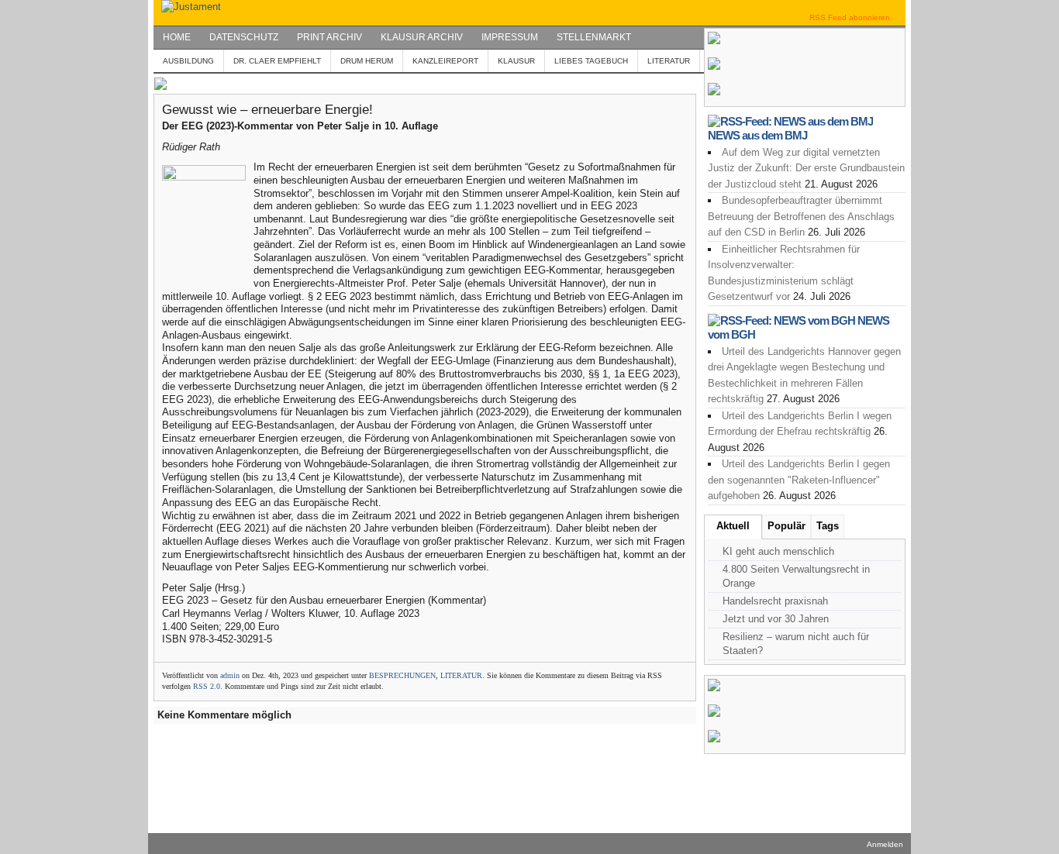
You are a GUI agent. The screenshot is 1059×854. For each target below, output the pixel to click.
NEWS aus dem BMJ (757, 135)
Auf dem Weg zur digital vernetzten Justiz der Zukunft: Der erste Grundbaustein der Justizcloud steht (806, 168)
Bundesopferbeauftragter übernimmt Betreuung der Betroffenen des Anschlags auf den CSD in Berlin (801, 216)
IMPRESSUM (509, 37)
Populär (786, 526)
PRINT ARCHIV (329, 37)
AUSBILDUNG (188, 61)
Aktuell (733, 526)
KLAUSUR (516, 61)
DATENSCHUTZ (243, 37)
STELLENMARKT (594, 37)
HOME (177, 37)
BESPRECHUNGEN (402, 675)
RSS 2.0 (206, 686)
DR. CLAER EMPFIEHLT (277, 61)
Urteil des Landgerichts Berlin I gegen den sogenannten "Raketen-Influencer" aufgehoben (799, 479)
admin (230, 675)
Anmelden (885, 844)
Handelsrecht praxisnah (775, 601)
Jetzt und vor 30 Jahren (776, 619)
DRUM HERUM (366, 61)
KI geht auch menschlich (778, 551)
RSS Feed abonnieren (849, 17)
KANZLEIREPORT (445, 61)
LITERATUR (668, 61)
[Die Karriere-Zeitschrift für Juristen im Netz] (187, 6)
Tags (827, 526)
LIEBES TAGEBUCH (591, 61)
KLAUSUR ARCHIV (422, 37)
